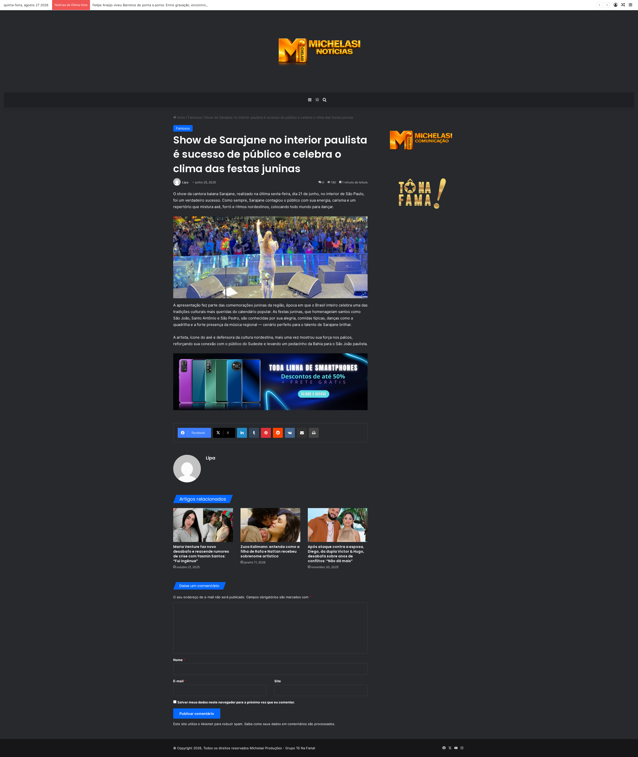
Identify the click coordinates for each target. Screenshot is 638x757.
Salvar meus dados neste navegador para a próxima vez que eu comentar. (236, 702)
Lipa (185, 182)
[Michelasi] (319, 51)
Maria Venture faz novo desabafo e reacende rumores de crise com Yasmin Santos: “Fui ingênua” (201, 553)
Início (180, 117)
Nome (179, 660)
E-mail (179, 681)
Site (277, 681)
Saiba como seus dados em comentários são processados (289, 724)
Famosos (195, 117)
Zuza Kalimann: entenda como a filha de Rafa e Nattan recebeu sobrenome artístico (270, 551)
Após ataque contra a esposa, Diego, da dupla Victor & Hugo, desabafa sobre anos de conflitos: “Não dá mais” (336, 553)
